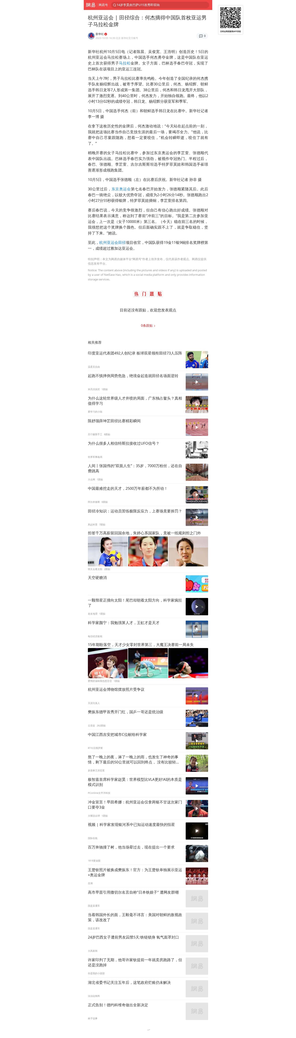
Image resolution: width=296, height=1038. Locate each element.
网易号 (103, 5)
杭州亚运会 (108, 242)
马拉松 (125, 63)
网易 (90, 5)
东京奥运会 (121, 188)
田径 (122, 242)
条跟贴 (147, 325)
